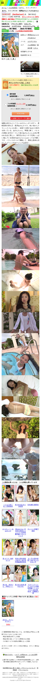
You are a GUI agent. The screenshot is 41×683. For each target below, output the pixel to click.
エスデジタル (16, 26)
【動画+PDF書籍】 (25, 28)
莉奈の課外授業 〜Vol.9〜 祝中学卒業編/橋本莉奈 (20, 560)
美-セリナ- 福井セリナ (8, 559)
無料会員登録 (20, 657)
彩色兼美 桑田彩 (33, 505)
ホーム (4, 8)
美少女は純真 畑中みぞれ (20, 585)
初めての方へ (9, 655)
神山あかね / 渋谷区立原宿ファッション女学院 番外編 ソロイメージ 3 (20, 532)
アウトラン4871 (16, 24)
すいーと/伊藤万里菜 (33, 530)
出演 (23, 35)
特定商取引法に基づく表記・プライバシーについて (19, 668)
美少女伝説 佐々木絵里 (20, 505)
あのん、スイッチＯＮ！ (8, 620)
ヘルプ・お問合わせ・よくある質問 (26, 655)
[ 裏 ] (13, 59)
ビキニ (35, 48)
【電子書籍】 (12, 28)
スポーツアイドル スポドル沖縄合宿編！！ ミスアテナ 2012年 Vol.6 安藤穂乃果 (33, 589)
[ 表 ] (8, 59)
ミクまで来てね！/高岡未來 (8, 505)
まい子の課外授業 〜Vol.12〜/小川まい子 (33, 560)
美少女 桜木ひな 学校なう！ (8, 585)
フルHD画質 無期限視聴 (16, 104)
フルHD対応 (12, 8)
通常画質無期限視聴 (14, 95)
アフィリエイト (23, 670)
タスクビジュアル (29, 26)
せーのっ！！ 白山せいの (8, 530)
